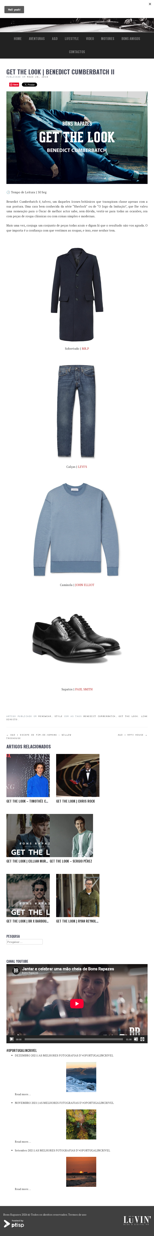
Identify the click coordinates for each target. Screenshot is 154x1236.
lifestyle (72, 38)
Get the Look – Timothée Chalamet (32, 801)
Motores (107, 38)
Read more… (23, 1094)
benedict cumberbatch (99, 716)
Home (18, 38)
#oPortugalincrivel (21, 1050)
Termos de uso (77, 1214)
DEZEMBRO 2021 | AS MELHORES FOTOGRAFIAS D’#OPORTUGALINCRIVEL (64, 1055)
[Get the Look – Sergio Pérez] (71, 835)
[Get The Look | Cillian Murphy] (28, 835)
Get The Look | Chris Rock (75, 801)
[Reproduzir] (12, 1039)
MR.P (85, 348)
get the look (128, 716)
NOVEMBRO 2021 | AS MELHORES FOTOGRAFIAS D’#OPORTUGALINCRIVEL (64, 1103)
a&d (55, 38)
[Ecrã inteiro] (142, 1039)
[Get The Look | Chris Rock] (77, 775)
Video (90, 38)
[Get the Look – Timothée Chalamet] (28, 775)
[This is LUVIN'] (137, 1224)
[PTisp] (14, 1227)
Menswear (44, 716)
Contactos (77, 51)
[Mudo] (136, 1039)
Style (59, 716)
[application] (77, 1003)
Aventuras (37, 38)
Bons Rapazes (12, 1214)
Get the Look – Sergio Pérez (71, 861)
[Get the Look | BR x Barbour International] (28, 895)
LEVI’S (83, 467)
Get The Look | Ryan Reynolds (78, 921)
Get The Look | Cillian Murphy (28, 861)
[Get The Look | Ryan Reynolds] (77, 895)
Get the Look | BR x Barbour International (38, 921)
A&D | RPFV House (133, 735)
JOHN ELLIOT (84, 585)
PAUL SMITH (84, 689)
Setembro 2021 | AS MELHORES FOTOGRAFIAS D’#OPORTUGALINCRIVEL (62, 1150)
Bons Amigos (131, 38)
